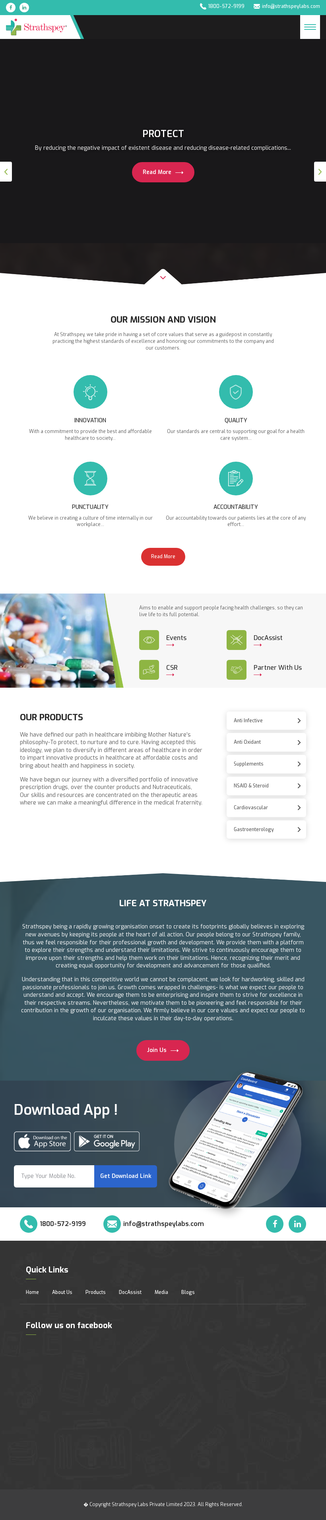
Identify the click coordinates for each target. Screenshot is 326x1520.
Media (161, 1292)
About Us (62, 1292)
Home (32, 1292)
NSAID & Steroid (251, 786)
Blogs (188, 1292)
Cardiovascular (251, 807)
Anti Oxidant (247, 742)
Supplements (249, 764)
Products (95, 1292)
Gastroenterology (254, 829)
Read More (158, 172)
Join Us (157, 1050)
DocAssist (130, 1292)
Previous (6, 172)
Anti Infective (248, 720)
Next (320, 172)
